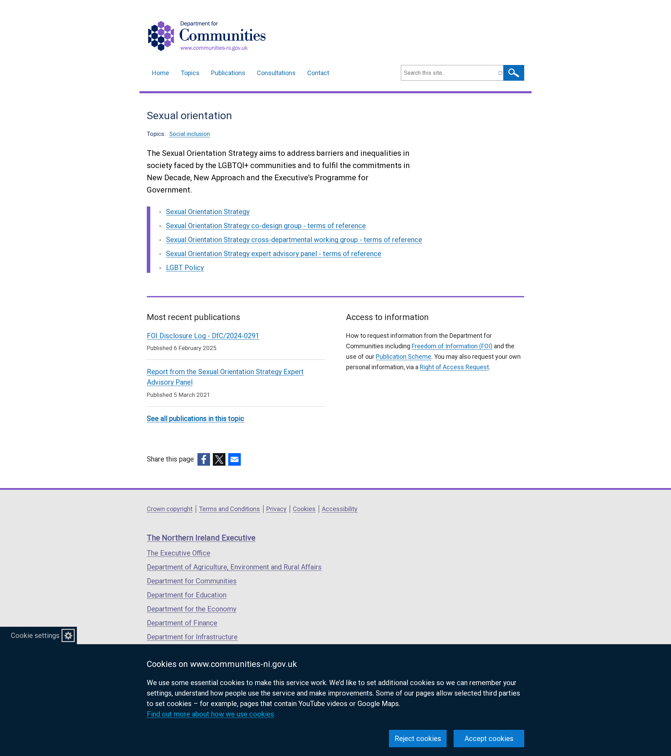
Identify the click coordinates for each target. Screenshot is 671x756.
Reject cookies (418, 738)
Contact (318, 73)
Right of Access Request (454, 367)
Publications (228, 73)
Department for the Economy (191, 609)
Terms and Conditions (229, 509)
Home (160, 73)
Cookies (304, 509)
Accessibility (340, 509)
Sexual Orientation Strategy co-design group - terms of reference (266, 225)
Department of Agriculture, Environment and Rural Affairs (234, 567)
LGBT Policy (185, 267)
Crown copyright (170, 509)
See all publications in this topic (195, 418)
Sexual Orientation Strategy (208, 212)
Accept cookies (488, 738)
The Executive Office (178, 553)
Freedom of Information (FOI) (452, 346)
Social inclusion (189, 133)
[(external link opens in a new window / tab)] (203, 459)
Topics (190, 73)
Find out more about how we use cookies (210, 714)
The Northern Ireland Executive (201, 537)
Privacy (276, 509)
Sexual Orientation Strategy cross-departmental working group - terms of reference (294, 239)
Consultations (276, 73)
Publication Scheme (403, 356)
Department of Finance (182, 623)
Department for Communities (192, 581)
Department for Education (186, 595)
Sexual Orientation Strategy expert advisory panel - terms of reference (273, 253)
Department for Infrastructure (192, 637)
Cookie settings (35, 635)
